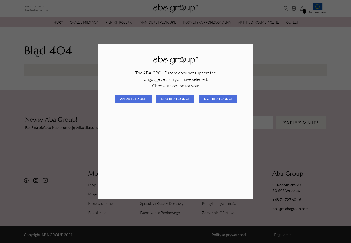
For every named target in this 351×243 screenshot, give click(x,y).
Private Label (133, 99)
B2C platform (218, 99)
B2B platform (175, 99)
